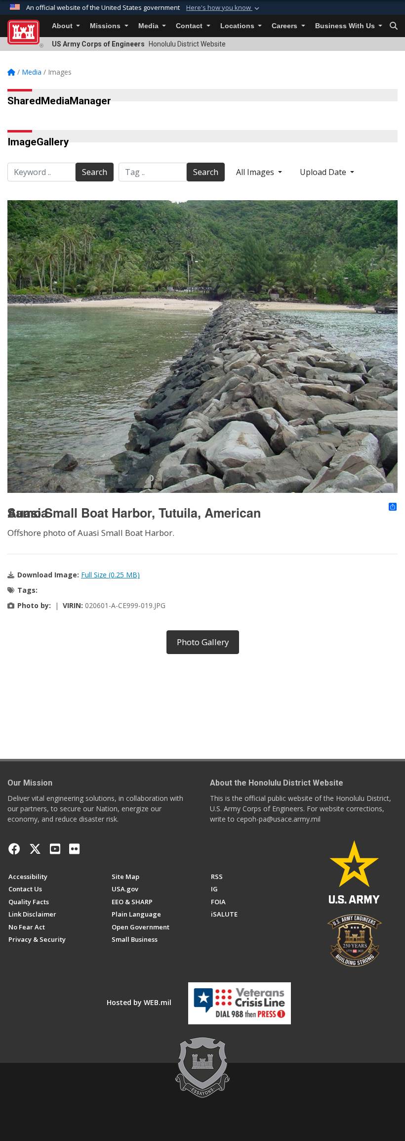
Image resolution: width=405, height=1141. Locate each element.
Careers (285, 26)
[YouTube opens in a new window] (55, 849)
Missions (106, 26)
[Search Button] (394, 26)
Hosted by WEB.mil (139, 1002)
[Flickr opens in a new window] (74, 849)
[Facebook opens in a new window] (14, 849)
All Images (256, 172)
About (63, 26)
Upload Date (324, 172)
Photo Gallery (203, 642)
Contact (190, 26)
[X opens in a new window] (35, 849)
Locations (238, 26)
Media (149, 26)
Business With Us (346, 26)
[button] (223, 8)
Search (94, 172)
